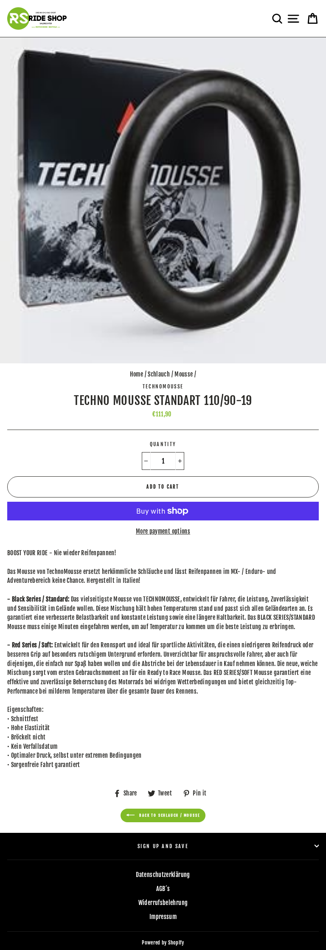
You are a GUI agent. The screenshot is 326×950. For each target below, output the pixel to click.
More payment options (163, 531)
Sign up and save (163, 846)
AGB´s (163, 889)
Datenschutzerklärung (163, 875)
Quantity (163, 444)
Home (136, 374)
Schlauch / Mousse (170, 374)
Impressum (163, 917)
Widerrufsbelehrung (163, 903)
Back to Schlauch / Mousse (169, 815)
